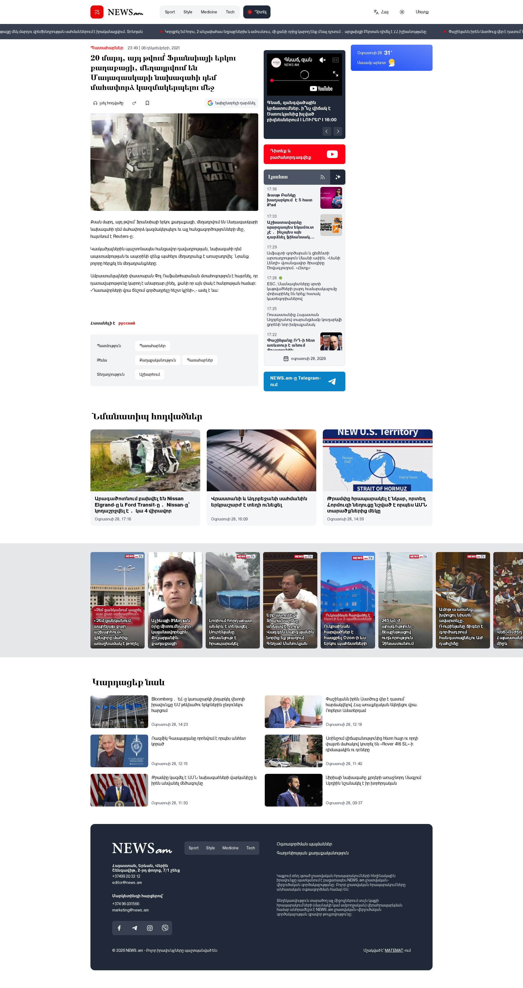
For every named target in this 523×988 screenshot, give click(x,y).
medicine (209, 12)
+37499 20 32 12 (126, 876)
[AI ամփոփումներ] (337, 177)
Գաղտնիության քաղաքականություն (313, 853)
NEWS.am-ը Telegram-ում (295, 381)
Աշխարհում (149, 374)
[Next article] (337, 131)
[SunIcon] (402, 12)
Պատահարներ (106, 47)
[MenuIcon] (97, 12)
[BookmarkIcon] (147, 103)
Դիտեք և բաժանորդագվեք (290, 154)
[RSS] (322, 177)
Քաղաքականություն (157, 360)
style (188, 12)
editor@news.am (127, 883)
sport (170, 12)
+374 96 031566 (125, 904)
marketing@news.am (130, 910)
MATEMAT (394, 950)
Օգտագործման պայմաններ (304, 844)
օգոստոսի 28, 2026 (308, 358)
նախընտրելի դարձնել (235, 103)
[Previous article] (327, 131)
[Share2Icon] (134, 103)
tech (230, 12)
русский (126, 323)
